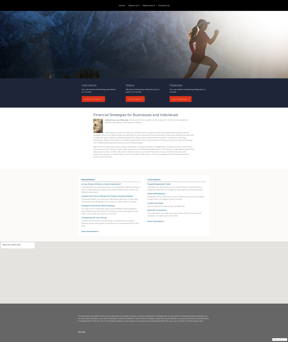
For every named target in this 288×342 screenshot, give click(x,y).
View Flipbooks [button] (179, 99)
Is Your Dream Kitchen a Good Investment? (101, 184)
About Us (133, 5)
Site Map (81, 332)
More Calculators (156, 221)
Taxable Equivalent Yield (158, 184)
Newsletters (88, 179)
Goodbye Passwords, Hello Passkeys (98, 206)
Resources (148, 5)
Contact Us (163, 5)
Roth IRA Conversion (156, 210)
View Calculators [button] (92, 99)
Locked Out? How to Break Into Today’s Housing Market (107, 196)
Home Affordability (156, 194)
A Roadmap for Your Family (94, 218)
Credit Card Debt (155, 203)
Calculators (153, 179)
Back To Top (278, 339)
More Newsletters (90, 231)
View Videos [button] (134, 99)
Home (122, 5)
